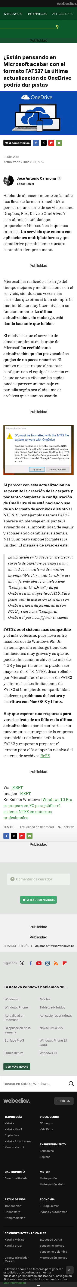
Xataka (9, 1123)
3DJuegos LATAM (51, 1239)
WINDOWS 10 (12, 13)
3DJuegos (46, 1123)
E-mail (59, 143)
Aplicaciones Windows (56, 1015)
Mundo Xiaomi (14, 1147)
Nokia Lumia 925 (51, 1028)
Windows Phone (16, 1007)
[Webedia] (67, 3)
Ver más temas (17, 1066)
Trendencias (13, 1206)
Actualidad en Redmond (37, 827)
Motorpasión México (53, 1257)
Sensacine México (52, 1245)
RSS (56, 962)
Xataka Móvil (13, 1129)
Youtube (39, 962)
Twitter (44, 143)
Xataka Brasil (13, 1245)
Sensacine (47, 1151)
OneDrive (67, 827)
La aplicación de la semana (18, 1030)
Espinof (45, 1157)
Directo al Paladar (17, 1178)
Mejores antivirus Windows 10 (54, 946)
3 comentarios (19, 143)
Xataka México (15, 1239)
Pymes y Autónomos (53, 1212)
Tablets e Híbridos (52, 1007)
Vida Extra (46, 1129)
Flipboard (51, 143)
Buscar (71, 1083)
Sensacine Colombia (53, 1251)
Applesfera (12, 1135)
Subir (61, 1101)
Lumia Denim (14, 1053)
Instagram (47, 962)
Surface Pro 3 (14, 1040)
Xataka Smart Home (18, 1141)
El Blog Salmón (49, 1206)
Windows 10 (48, 1053)
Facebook (36, 143)
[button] (39, 178)
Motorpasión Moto (52, 1184)
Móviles (45, 999)
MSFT (17, 787)
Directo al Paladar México (17, 1259)
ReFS (45, 755)
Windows (11, 999)
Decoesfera (12, 1212)
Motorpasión (48, 1178)
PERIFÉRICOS (37, 13)
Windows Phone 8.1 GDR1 (53, 1042)
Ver (41, 900)
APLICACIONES (62, 13)
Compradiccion (15, 1218)
